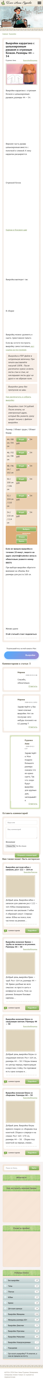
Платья (23, 1291)
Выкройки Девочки (23, 1325)
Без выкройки (23, 1280)
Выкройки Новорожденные (22, 1342)
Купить (21, 541)
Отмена (22, 537)
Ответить (33, 686)
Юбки (23, 1297)
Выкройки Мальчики (23, 1336)
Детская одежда (23, 1308)
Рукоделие (23, 1348)
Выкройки (26, 60)
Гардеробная (16, 2)
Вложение (10, 842)
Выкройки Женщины (23, 1314)
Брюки (23, 1303)
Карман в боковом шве (16, 229)
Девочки (34, 872)
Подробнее (32, 930)
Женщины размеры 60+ (23, 1320)
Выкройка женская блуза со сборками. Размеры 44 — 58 (19, 1094)
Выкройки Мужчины (23, 1331)
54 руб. (21, 439)
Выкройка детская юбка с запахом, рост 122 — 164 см (19, 868)
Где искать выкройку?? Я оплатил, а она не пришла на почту (22, 1354)
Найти (34, 1168)
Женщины (33, 60)
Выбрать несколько (26, 529)
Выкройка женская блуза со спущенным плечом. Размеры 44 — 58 (21, 1021)
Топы (23, 1286)
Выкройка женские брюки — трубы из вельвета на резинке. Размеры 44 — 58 (20, 944)
